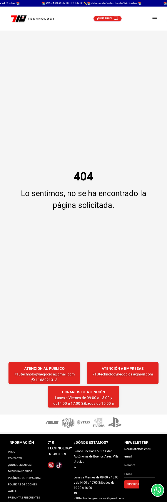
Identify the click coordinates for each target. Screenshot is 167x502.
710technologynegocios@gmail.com (44, 374)
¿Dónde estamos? (20, 464)
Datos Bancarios (20, 471)
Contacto (15, 458)
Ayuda (12, 491)
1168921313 (46, 380)
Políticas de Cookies (22, 484)
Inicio (11, 451)
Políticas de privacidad (25, 478)
